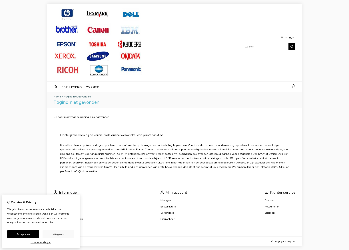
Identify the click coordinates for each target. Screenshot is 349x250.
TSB (293, 241)
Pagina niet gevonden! (77, 96)
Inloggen (166, 200)
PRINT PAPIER (71, 86)
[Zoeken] (292, 46)
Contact (269, 200)
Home (57, 96)
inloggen (289, 37)
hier (51, 222)
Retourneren (272, 206)
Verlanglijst (167, 212)
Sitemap (270, 212)
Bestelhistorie (168, 206)
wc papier (92, 86)
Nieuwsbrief (167, 219)
